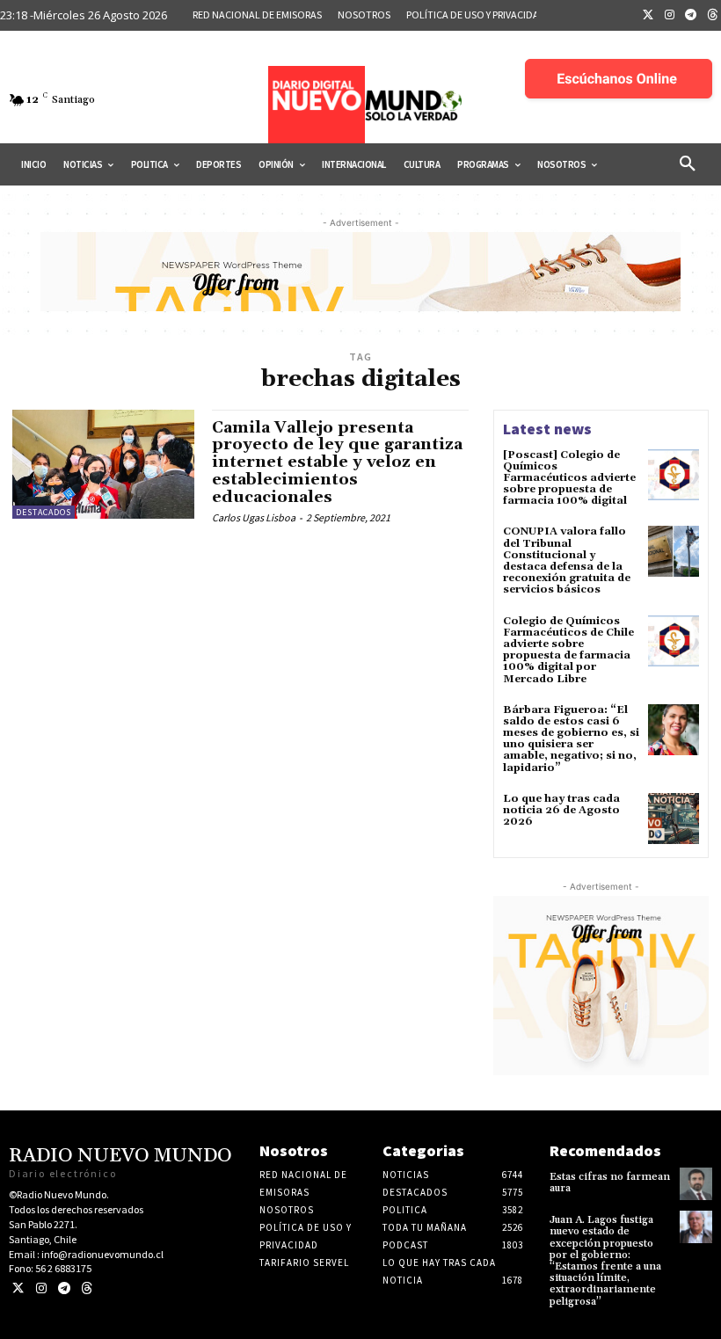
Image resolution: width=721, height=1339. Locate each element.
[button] (687, 164)
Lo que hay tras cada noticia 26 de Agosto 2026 (561, 810)
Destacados (43, 512)
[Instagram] (670, 16)
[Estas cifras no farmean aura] (696, 1184)
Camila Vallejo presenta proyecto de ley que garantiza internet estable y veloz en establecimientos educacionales (337, 462)
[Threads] (86, 1288)
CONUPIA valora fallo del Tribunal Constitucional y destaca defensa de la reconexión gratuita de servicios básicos (566, 560)
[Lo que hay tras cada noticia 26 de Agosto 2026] (673, 818)
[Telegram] (691, 16)
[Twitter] (648, 16)
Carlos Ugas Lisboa (253, 517)
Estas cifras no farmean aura (610, 1182)
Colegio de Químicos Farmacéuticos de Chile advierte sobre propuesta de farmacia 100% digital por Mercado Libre (568, 650)
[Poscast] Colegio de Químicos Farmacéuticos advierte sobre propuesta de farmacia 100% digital (569, 478)
